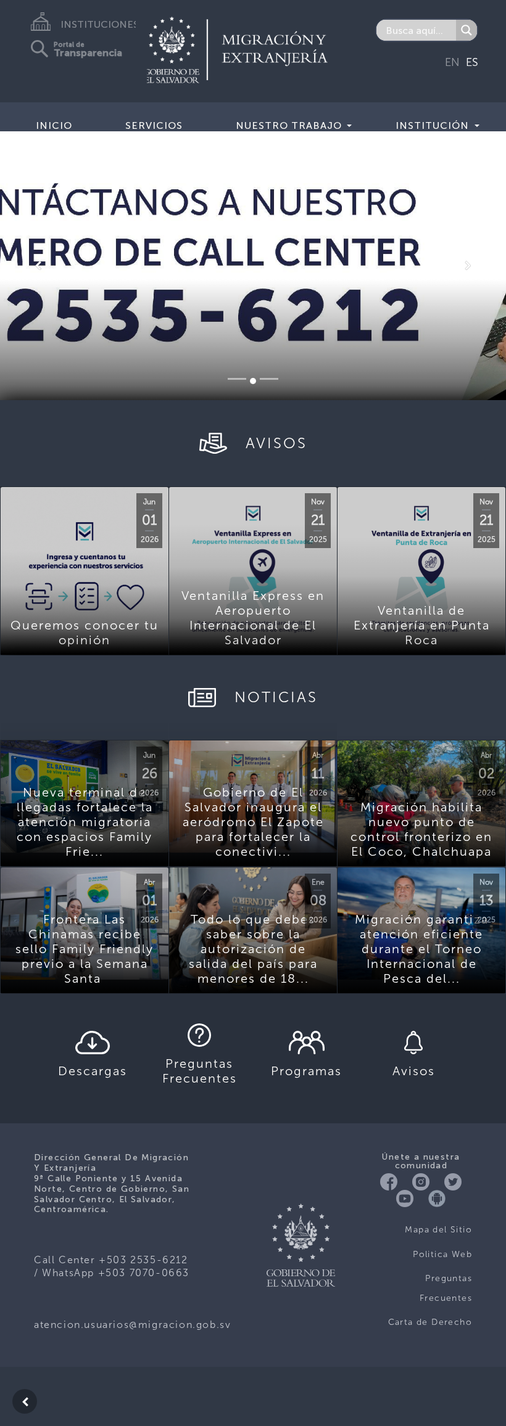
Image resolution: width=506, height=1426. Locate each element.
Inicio (54, 125)
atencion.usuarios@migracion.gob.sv (132, 1324)
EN (452, 62)
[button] (38, 265)
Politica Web (442, 1254)
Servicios (154, 125)
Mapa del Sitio (438, 1229)
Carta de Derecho (430, 1322)
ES (472, 62)
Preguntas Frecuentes (446, 1288)
